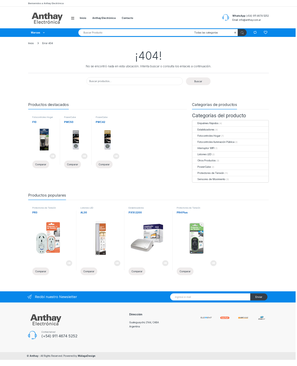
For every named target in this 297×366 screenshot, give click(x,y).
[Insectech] (225, 317)
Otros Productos (206, 160)
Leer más (53, 156)
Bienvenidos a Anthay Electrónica (46, 3)
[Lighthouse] (243, 317)
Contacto (127, 17)
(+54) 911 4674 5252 (59, 336)
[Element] (206, 317)
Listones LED (204, 154)
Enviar (258, 296)
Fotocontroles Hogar (42, 117)
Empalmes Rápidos (207, 123)
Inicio (83, 17)
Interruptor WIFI (205, 148)
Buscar (198, 81)
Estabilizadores (205, 129)
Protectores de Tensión (210, 172)
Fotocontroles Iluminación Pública (215, 141)
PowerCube (70, 117)
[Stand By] (262, 317)
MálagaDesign (86, 355)
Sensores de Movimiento (211, 179)
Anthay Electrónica (104, 17)
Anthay (34, 355)
